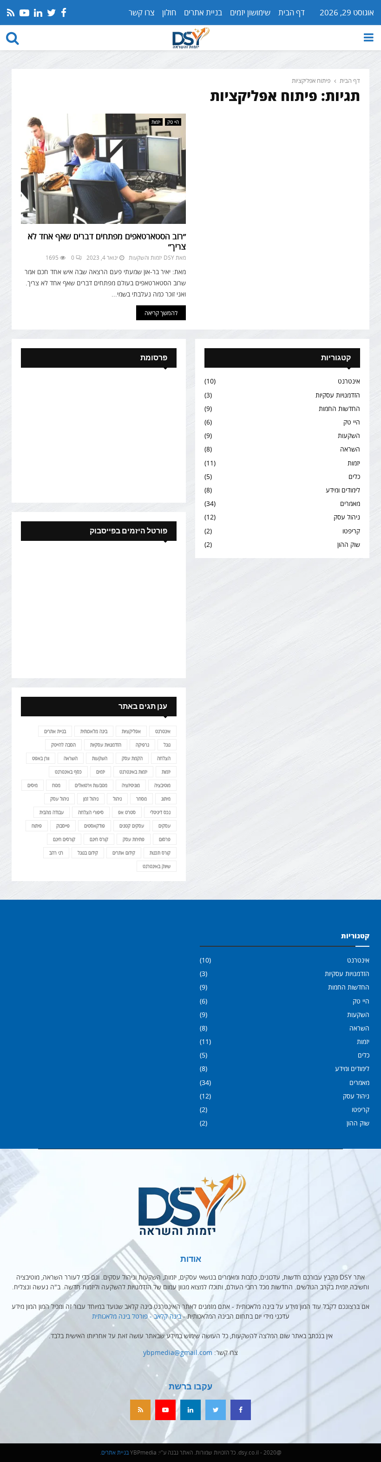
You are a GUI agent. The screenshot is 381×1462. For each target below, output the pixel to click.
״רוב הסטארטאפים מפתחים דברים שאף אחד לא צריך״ (107, 241)
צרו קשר (141, 12)
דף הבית (291, 12)
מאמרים (350, 503)
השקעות (349, 435)
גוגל (167, 744)
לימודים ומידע (343, 489)
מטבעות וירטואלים (91, 785)
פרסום (165, 839)
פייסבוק (63, 825)
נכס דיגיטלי (160, 812)
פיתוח (37, 825)
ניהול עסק (347, 516)
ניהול (117, 798)
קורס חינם (99, 839)
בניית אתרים (203, 12)
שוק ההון (348, 544)
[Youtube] (165, 1410)
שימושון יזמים (250, 12)
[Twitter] (215, 1410)
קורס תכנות (160, 852)
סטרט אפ (127, 812)
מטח (56, 785)
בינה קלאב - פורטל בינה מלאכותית (136, 1316)
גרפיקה (142, 744)
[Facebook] (240, 1410)
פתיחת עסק (134, 839)
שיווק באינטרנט (157, 866)
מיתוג (166, 798)
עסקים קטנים (131, 825)
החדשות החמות (339, 408)
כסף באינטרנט (68, 771)
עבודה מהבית (51, 812)
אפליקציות (131, 731)
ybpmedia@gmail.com (177, 1352)
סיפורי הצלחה (91, 812)
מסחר (141, 798)
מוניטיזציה (131, 785)
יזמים (100, 771)
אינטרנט (349, 381)
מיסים (32, 785)
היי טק (173, 122)
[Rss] (140, 1410)
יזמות (155, 122)
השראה (350, 449)
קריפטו (351, 530)
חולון (169, 12)
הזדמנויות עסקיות (337, 395)
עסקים (164, 825)
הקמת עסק (132, 758)
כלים (354, 476)
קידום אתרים (123, 852)
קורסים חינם (64, 839)
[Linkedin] (190, 1410)
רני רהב (56, 852)
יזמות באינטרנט (133, 771)
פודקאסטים (94, 825)
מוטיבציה (162, 785)
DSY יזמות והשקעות (151, 258)
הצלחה (164, 758)
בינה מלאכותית (93, 731)
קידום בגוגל (88, 852)
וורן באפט (40, 758)
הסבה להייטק (63, 744)
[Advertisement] (99, 435)
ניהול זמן (91, 798)
